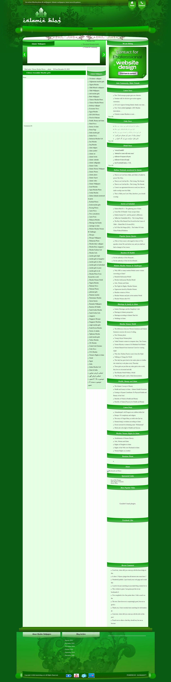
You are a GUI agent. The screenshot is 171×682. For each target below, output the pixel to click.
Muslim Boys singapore (96, 247)
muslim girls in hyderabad (97, 265)
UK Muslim (93, 343)
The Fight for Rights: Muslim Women (126, 286)
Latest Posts (92, 217)
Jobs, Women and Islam (122, 283)
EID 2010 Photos (94, 115)
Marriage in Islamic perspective (124, 312)
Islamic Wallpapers (91, 35)
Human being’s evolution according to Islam (128, 421)
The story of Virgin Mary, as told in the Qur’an (128, 418)
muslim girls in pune (95, 268)
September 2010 (70, 652)
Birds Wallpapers (94, 97)
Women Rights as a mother (122, 451)
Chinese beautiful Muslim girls (38, 73)
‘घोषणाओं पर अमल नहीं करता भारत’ (124, 153)
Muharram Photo (94, 241)
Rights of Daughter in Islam (123, 444)
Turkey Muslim (94, 340)
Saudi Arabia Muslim (95, 310)
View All (111, 116)
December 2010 (69, 643)
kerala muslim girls (95, 205)
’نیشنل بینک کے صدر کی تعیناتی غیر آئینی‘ (128, 135)
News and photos (94, 214)
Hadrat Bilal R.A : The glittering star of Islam (128, 209)
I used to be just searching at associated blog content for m (129, 586)
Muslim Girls (91, 41)
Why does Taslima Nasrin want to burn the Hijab (129, 354)
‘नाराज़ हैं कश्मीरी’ (119, 150)
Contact (91, 32)
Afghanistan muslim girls (96, 81)
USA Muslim (93, 352)
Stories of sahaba (94, 331)
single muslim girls (95, 325)
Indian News (93, 136)
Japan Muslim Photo (95, 190)
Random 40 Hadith (95, 307)
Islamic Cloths (93, 166)
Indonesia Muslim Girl (96, 139)
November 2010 (70, 646)
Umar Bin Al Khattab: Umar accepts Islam (127, 212)
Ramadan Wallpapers (95, 304)
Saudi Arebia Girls (94, 313)
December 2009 (69, 655)
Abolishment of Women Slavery (124, 438)
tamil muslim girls (94, 337)
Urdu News (92, 349)
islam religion (93, 148)
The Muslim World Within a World (125, 373)
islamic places (93, 175)
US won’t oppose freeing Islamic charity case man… (130, 105)
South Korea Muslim (95, 328)
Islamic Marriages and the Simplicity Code (127, 309)
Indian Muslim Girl (95, 367)
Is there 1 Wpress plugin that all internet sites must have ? (129, 576)
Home (91, 28)
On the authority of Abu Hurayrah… (124, 258)
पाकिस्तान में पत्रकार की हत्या (123, 157)
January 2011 (69, 640)
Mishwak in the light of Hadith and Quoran (127, 428)
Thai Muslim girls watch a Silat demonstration (128, 376)
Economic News (94, 109)
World (91, 358)
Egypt (91, 361)
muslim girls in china (95, 262)
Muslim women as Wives (122, 292)
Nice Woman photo (120, 335)
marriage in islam (94, 226)
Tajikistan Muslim (94, 334)
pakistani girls (93, 292)
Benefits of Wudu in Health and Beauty (126, 399)
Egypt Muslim (93, 112)
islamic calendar (94, 160)
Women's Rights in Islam (96, 355)
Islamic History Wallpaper (97, 169)
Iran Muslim (93, 142)
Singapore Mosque (95, 319)
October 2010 (69, 649)
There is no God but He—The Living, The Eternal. (129, 181)
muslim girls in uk (94, 271)
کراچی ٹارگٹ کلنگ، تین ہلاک (124, 129)
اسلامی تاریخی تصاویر (96, 373)
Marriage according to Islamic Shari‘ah (126, 315)
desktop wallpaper (94, 106)
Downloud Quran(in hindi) (91, 44)
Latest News (93, 211)
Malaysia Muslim (94, 220)
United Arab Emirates (95, 346)
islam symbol (93, 151)
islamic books (93, 157)
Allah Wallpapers (94, 91)
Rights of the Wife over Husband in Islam (127, 448)
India (90, 364)
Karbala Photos (93, 202)
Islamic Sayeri (93, 178)
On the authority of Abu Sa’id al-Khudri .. (125, 261)
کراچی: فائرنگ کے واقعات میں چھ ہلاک (128, 132)
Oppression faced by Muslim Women (126, 289)
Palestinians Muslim (95, 298)
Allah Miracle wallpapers (96, 88)
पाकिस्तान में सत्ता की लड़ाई (122, 160)
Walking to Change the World (123, 357)
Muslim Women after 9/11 (122, 299)
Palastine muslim (94, 295)
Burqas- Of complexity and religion (125, 415)
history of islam (94, 127)
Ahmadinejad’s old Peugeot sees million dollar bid (129, 412)
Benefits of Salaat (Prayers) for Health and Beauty (129, 402)
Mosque (91, 235)
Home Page (92, 130)
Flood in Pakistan (94, 118)
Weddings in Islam (120, 318)
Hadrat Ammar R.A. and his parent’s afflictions (128, 215)
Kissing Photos (93, 208)
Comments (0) (28, 126)
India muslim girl (94, 133)
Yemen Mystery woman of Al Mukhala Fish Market (130, 344)
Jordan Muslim (93, 193)
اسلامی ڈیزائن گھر (95, 376)
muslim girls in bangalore (96, 259)
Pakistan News (93, 286)
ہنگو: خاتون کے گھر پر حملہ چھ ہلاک (127, 126)
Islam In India (93, 370)
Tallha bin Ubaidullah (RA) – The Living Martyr (129, 218)
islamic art (92, 154)
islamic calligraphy (94, 163)
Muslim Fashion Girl (95, 250)
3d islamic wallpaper (95, 78)
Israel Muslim (93, 187)
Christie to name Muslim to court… (125, 114)
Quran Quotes (93, 301)
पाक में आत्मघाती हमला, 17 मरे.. (123, 163)
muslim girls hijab (94, 256)
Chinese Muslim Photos (38, 69)
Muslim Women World (96, 280)
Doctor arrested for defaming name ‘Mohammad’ (129, 425)
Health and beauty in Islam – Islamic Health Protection (131, 389)
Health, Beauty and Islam (96, 121)
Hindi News (93, 124)
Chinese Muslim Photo (96, 100)
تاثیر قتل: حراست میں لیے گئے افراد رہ (126, 138)
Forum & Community (90, 47)
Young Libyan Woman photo (123, 338)
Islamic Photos (93, 172)
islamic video (93, 181)
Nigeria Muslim (94, 283)
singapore (92, 316)
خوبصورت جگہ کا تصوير (96, 379)
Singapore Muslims (95, 322)
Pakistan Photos (94, 289)
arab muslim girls (94, 94)
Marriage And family (95, 223)
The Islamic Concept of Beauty (124, 386)
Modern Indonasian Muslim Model (125, 280)
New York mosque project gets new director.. (128, 95)
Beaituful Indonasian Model (123, 277)
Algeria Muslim (94, 85)
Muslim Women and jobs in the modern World (128, 295)
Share (24, 77)
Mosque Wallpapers (95, 238)
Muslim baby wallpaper (96, 244)
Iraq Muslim (93, 145)
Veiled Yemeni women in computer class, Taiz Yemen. (131, 341)
